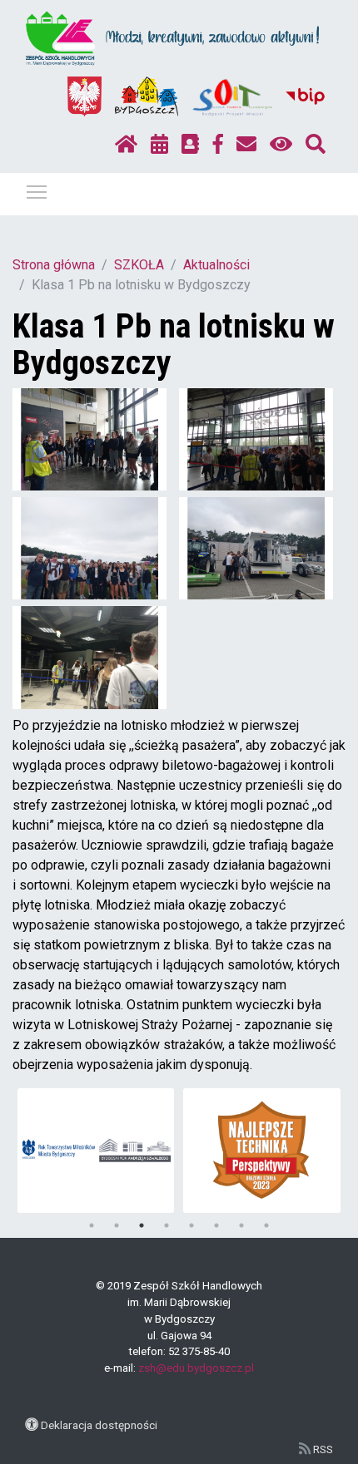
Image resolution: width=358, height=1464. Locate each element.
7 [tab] (241, 1225)
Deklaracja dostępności (99, 1425)
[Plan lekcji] (159, 144)
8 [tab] (266, 1225)
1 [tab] (91, 1225)
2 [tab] (116, 1225)
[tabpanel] (96, 1150)
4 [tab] (166, 1225)
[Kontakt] (246, 144)
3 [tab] (141, 1225)
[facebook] (218, 144)
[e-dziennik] (190, 144)
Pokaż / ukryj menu (36, 191)
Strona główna (53, 265)
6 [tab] (216, 1225)
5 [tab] (191, 1225)
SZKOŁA (139, 265)
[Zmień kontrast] (281, 144)
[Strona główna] (126, 144)
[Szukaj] (315, 144)
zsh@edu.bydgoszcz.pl (196, 1368)
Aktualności (216, 265)
